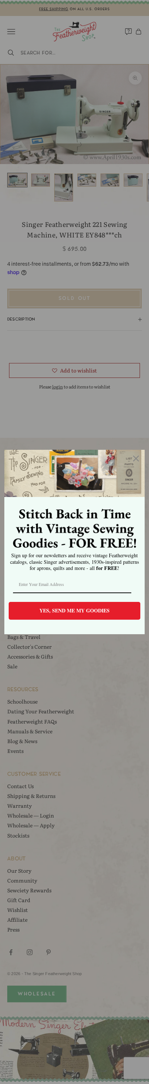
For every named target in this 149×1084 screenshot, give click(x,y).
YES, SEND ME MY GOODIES (74, 610)
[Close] (136, 458)
